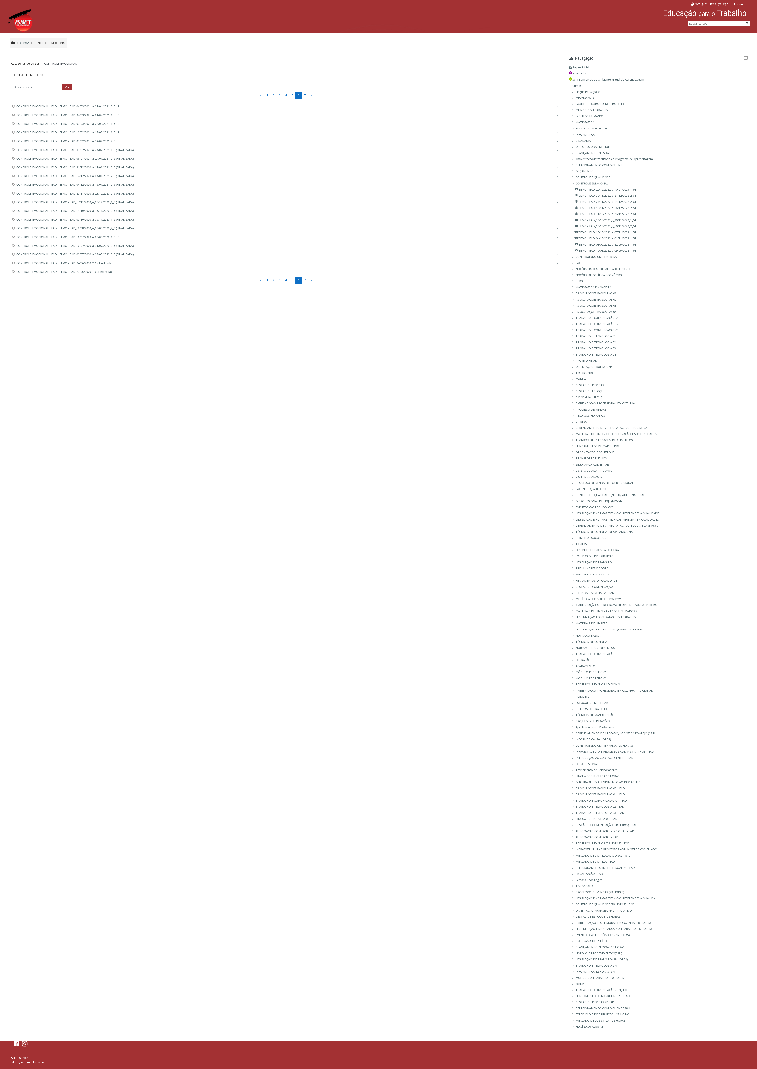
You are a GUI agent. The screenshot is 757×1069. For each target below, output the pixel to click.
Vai (67, 87)
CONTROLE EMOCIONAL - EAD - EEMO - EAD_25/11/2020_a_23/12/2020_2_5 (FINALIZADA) (75, 193)
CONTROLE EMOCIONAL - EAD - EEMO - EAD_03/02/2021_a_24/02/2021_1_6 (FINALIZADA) (75, 150)
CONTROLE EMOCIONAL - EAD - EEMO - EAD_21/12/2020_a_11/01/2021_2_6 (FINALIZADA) (75, 167)
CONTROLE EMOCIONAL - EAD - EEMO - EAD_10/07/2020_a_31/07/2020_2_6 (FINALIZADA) (75, 246)
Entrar (738, 4)
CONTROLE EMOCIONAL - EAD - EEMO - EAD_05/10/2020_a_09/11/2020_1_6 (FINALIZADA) (75, 219)
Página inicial (580, 67)
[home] (20, 20)
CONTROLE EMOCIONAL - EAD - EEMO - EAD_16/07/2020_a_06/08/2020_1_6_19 (67, 237)
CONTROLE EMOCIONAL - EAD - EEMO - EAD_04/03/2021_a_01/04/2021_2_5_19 (67, 106)
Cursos (577, 86)
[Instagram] (26, 1045)
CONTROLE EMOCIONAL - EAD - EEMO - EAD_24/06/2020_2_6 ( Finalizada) (64, 263)
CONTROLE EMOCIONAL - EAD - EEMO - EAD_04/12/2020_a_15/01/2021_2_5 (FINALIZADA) (75, 184)
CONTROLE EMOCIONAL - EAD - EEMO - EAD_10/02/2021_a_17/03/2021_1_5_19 (67, 132)
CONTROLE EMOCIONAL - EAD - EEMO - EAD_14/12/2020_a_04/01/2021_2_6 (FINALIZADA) (75, 176)
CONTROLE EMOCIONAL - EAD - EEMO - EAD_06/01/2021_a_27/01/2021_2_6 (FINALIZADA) (75, 158)
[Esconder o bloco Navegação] (746, 58)
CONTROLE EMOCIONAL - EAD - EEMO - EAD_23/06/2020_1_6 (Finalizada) (64, 272)
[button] (709, 4)
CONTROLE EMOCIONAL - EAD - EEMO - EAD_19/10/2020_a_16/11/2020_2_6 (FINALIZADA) (75, 211)
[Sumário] (558, 106)
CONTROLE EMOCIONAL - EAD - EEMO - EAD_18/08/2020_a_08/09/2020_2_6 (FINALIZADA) (75, 228)
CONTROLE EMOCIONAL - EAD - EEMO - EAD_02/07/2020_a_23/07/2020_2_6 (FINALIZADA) (75, 254)
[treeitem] (658, 67)
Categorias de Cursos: (25, 63)
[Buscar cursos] (747, 23)
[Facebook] (15, 1045)
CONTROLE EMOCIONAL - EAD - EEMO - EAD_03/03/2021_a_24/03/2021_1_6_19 (67, 124)
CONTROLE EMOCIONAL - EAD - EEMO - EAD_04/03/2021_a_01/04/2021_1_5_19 (67, 115)
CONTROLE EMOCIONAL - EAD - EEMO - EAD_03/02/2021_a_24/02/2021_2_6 (65, 141)
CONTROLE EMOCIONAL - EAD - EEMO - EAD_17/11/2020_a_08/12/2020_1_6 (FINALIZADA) (75, 202)
